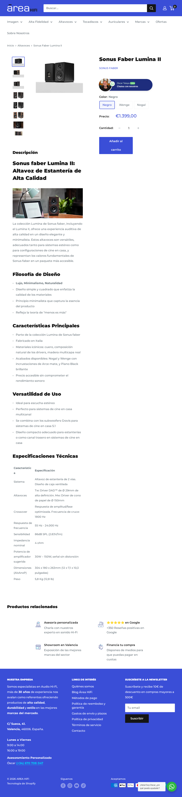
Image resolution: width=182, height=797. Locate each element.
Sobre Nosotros (18, 33)
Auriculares (116, 21)
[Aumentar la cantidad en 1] (138, 128)
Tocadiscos (90, 21)
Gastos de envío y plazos (89, 713)
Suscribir (136, 718)
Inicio (10, 45)
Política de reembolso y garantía (88, 705)
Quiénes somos (83, 686)
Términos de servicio (86, 725)
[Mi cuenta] (165, 8)
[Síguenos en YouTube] (76, 785)
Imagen (12, 21)
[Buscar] (151, 8)
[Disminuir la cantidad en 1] (119, 128)
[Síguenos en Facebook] (63, 785)
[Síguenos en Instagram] (69, 785)
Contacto (78, 730)
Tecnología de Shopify (21, 783)
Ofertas (161, 21)
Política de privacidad (87, 719)
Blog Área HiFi (82, 692)
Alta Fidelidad (39, 21)
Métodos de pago (84, 698)
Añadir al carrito (116, 145)
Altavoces (66, 21)
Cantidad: (106, 128)
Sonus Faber (108, 68)
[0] (172, 8)
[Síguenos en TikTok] (83, 785)
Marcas (140, 21)
